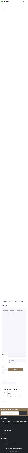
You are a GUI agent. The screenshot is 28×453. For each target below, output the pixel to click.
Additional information (9, 383)
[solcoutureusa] (5, 1)
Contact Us (3, 435)
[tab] (9, 383)
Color (3, 354)
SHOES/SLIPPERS (11, 379)
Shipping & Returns (5, 433)
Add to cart (15, 369)
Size (3, 360)
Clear (9, 362)
